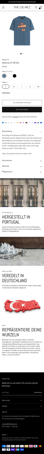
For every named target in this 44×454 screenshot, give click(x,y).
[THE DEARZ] (22, 7)
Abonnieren (38, 392)
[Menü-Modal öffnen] (3, 7)
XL (30, 87)
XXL (38, 87)
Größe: (4, 82)
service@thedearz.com (9, 424)
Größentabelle (6, 93)
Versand (15, 117)
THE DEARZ (16, 438)
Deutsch (4, 434)
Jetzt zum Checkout (22, 109)
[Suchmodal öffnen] (36, 7)
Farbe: (7, 71)
